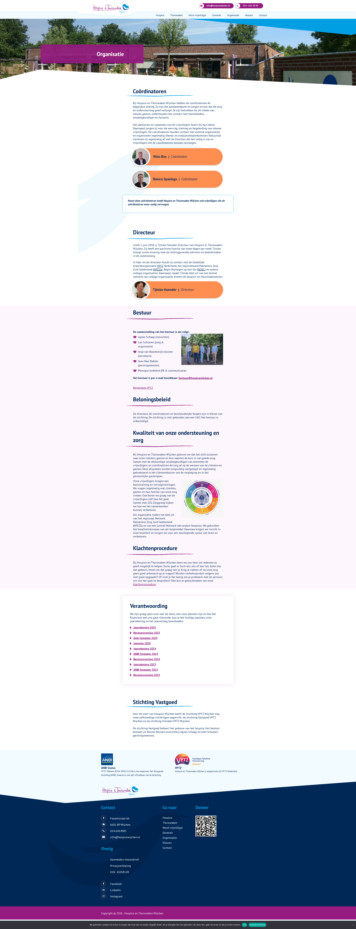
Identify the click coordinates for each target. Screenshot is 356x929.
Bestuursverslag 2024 (146, 659)
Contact (263, 15)
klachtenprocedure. (144, 584)
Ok (244, 925)
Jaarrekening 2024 (144, 648)
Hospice (160, 15)
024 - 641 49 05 (250, 5)
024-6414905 (118, 831)
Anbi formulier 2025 (145, 638)
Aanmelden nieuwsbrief (124, 859)
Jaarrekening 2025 (144, 627)
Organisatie (233, 15)
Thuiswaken (176, 15)
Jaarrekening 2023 (144, 664)
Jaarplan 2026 (142, 643)
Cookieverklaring (257, 925)
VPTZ (160, 266)
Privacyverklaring (120, 866)
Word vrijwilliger (197, 15)
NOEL (201, 269)
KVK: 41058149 (119, 872)
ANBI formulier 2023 (145, 669)
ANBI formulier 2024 (145, 654)
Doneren (216, 15)
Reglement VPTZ (143, 387)
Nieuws (249, 15)
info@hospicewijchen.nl (218, 5)
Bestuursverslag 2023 (146, 675)
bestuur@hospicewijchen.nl (196, 378)
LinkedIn (115, 890)
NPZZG (158, 269)
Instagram (116, 896)
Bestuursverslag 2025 (146, 633)
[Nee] (352, 924)
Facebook (116, 884)
